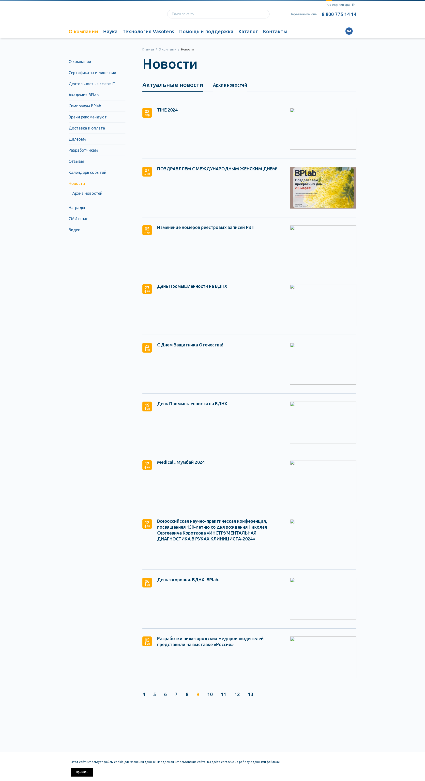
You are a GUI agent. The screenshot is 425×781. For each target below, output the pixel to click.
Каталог (248, 31)
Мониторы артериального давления (89, 754)
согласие (227, 762)
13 (250, 694)
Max (373, 31)
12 (237, 694)
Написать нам (229, 742)
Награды (77, 207)
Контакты (275, 31)
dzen (365, 31)
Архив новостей (87, 193)
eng (335, 4)
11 (223, 694)
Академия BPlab (84, 95)
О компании (83, 31)
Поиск (264, 14)
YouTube (333, 31)
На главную (108, 15)
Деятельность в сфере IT (92, 83)
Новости (77, 183)
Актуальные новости (172, 84)
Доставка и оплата (87, 128)
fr (353, 4)
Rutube (341, 31)
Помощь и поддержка (206, 31)
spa (347, 4)
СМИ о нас (78, 218)
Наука (110, 31)
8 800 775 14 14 (339, 14)
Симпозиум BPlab (85, 106)
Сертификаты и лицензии (92, 72)
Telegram (357, 31)
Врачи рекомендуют (88, 117)
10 (210, 694)
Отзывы (76, 161)
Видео (74, 230)
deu (341, 4)
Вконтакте (349, 31)
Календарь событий (87, 172)
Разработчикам (83, 150)
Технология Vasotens (148, 31)
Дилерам (77, 139)
